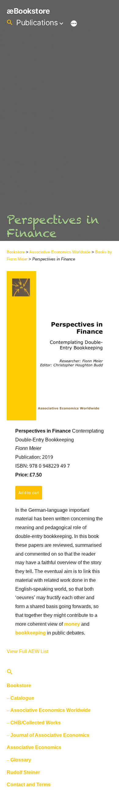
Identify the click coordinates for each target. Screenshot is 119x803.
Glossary (20, 759)
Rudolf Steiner (23, 772)
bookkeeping (30, 633)
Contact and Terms (29, 784)
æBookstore (28, 11)
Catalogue (22, 698)
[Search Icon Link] (10, 22)
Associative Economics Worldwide (59, 252)
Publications (37, 22)
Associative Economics (34, 747)
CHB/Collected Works (35, 722)
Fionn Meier (28, 448)
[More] (74, 23)
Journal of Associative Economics (49, 735)
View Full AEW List (27, 651)
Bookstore (16, 252)
